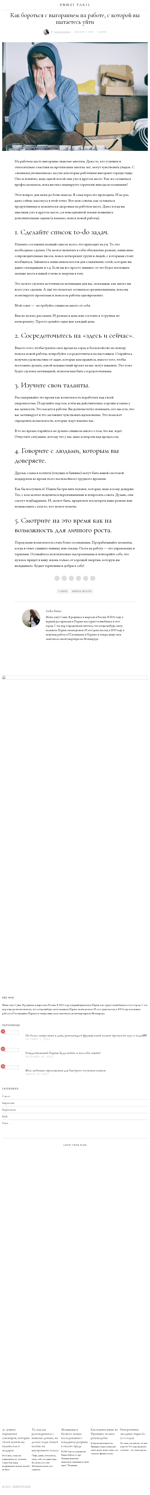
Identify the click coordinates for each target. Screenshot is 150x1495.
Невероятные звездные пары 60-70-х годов (133, 1434)
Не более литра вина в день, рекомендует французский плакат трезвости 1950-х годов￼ (86, 1035)
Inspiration (9, 1109)
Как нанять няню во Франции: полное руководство (104, 1434)
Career (102, 32)
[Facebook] (57, 578)
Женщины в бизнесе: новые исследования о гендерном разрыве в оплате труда (74, 1438)
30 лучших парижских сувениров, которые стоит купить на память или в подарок (16, 1440)
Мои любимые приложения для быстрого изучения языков (66, 1070)
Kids (5, 1116)
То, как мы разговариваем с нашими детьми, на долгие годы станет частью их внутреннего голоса (45, 1440)
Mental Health (81, 591)
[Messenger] (64, 578)
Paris (5, 1123)
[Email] (92, 578)
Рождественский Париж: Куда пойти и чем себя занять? (63, 1053)
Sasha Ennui (53, 611)
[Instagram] (48, 645)
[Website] (53, 645)
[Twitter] (71, 578)
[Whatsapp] (85, 578)
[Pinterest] (78, 578)
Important (8, 1103)
